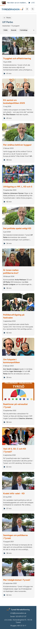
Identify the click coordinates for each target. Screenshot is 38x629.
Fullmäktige (23, 30)
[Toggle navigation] (27, 9)
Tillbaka (8, 18)
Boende (13, 30)
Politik (5, 30)
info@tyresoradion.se (18, 613)
